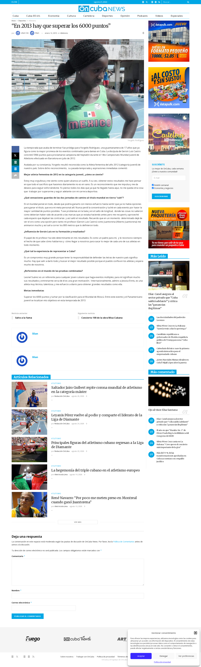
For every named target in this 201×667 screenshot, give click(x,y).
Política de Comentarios (123, 541)
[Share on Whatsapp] (15, 162)
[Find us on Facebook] (143, 2)
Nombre (16, 590)
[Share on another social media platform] (15, 175)
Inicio (14, 21)
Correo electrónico (22, 602)
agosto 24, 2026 (77, 423)
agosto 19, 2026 (75, 474)
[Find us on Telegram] (155, 2)
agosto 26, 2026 (77, 396)
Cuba (16, 15)
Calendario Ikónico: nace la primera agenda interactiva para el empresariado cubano (173, 351)
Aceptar (141, 656)
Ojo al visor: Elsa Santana (162, 409)
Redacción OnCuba (62, 396)
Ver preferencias (186, 656)
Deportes (107, 15)
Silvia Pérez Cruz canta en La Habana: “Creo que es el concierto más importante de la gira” (172, 444)
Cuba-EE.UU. (33, 15)
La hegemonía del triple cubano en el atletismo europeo (95, 470)
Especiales (177, 15)
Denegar (164, 656)
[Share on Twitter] (15, 156)
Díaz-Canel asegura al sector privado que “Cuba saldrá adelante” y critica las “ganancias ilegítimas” (163, 301)
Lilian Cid (24, 33)
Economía (53, 15)
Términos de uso (124, 656)
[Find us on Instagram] (152, 2)
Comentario (18, 556)
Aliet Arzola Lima (61, 474)
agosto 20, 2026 (77, 451)
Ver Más (77, 522)
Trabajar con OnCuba (85, 656)
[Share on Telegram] (15, 169)
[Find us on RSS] (159, 2)
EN (16, 2)
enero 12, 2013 (51, 33)
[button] (195, 632)
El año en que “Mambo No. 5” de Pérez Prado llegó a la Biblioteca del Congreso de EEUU (173, 433)
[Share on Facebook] (15, 149)
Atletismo (32, 21)
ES (13, 2)
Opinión (125, 15)
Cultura (71, 15)
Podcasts (142, 15)
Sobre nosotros (66, 656)
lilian (37, 33)
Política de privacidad (162, 662)
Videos (159, 15)
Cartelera (88, 15)
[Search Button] (188, 2)
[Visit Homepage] (91, 8)
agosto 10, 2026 (75, 506)
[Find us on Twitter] (147, 2)
